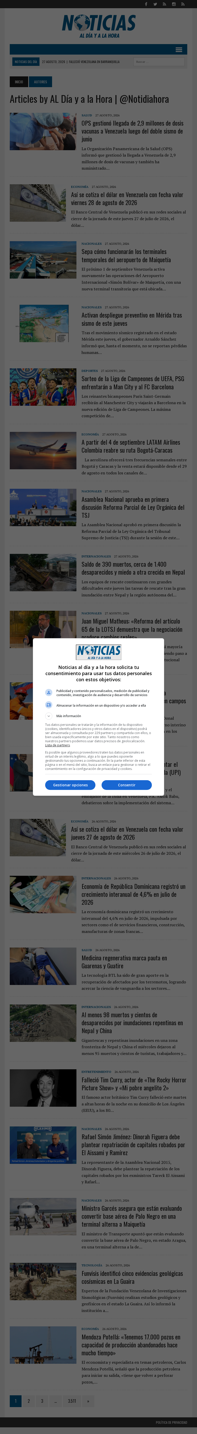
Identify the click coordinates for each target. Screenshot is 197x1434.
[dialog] (98, 717)
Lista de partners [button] (57, 745)
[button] (98, 716)
